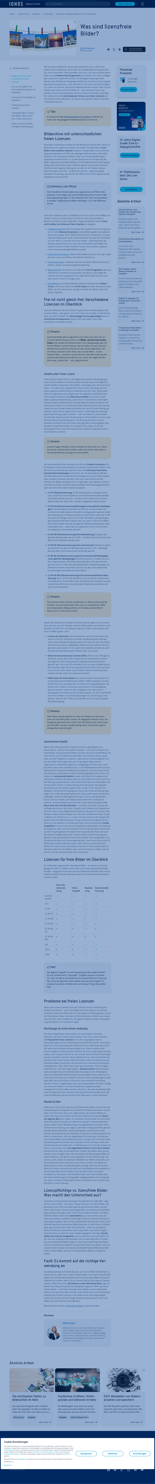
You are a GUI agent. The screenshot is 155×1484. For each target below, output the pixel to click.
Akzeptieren (22, 1459)
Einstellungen (8, 1450)
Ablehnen (112, 1453)
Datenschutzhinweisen (11, 1454)
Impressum (8, 1465)
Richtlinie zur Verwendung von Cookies (46, 1452)
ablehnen (67, 1454)
